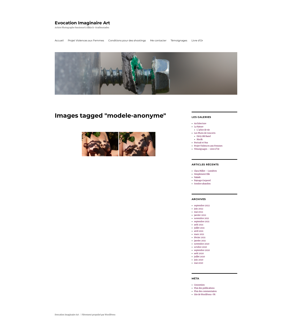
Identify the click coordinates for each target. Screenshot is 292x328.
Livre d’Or (197, 40)
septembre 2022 (202, 205)
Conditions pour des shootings (127, 40)
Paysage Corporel (202, 180)
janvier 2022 (200, 215)
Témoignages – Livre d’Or (206, 149)
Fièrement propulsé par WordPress (98, 314)
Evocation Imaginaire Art (82, 22)
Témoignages (179, 40)
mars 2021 (199, 234)
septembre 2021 (201, 221)
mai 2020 (198, 263)
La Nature (198, 126)
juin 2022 (198, 208)
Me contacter (158, 40)
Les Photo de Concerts (205, 133)
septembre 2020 (202, 250)
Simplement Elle (202, 174)
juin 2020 (198, 260)
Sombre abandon (202, 183)
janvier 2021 (200, 240)
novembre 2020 (201, 244)
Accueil (59, 40)
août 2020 (199, 253)
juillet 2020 (199, 256)
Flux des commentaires (205, 291)
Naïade (197, 177)
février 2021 (199, 237)
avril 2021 (198, 231)
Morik (200, 139)
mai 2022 (198, 212)
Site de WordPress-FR (204, 294)
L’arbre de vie (203, 130)
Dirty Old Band (204, 136)
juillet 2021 (199, 228)
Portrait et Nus (201, 142)
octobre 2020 (200, 247)
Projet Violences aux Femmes (86, 40)
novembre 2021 (201, 218)
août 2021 (198, 224)
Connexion (199, 285)
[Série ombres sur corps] (100, 144)
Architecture (200, 123)
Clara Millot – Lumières (205, 171)
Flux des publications (204, 288)
